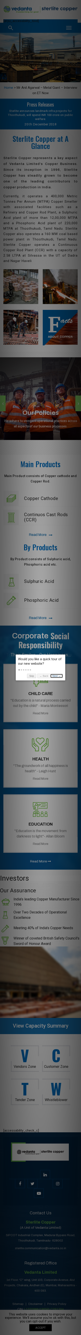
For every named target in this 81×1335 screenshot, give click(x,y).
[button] (19, 670)
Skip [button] (31, 676)
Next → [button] (56, 676)
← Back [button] (44, 676)
